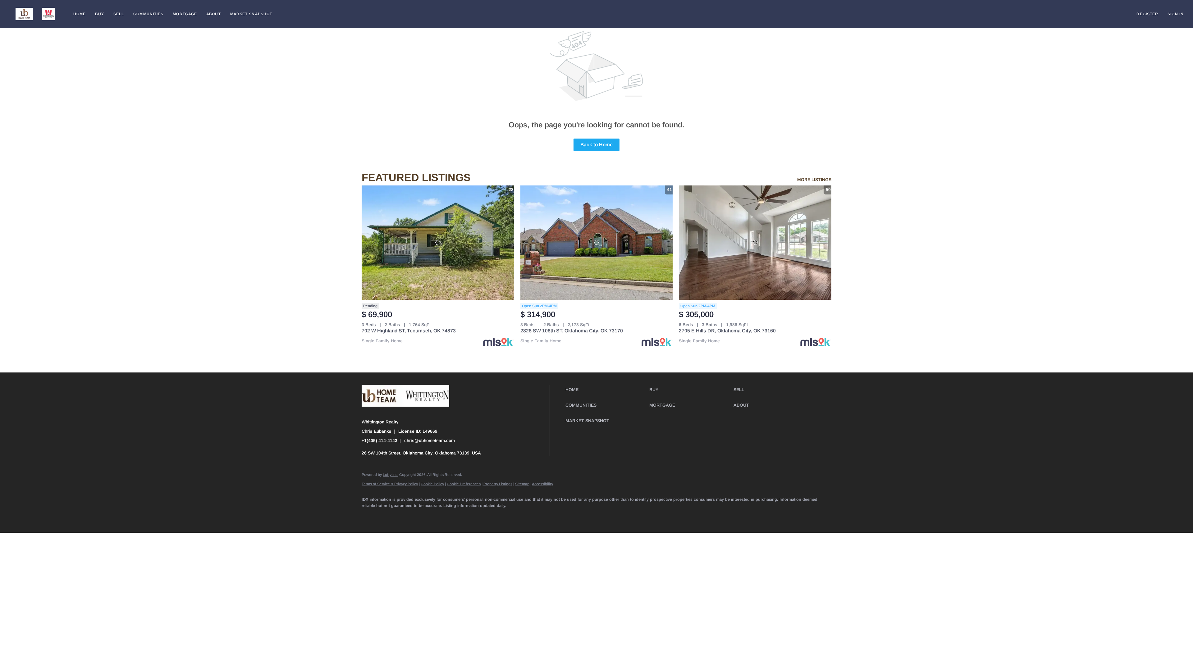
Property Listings (497, 484)
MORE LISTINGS (814, 179)
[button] (24, 14)
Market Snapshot (251, 14)
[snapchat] (495, 516)
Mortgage (185, 14)
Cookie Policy (432, 484)
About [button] (213, 14)
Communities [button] (148, 14)
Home (79, 14)
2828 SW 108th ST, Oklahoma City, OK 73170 (571, 330)
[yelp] (441, 516)
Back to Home (596, 144)
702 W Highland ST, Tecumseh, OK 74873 (409, 330)
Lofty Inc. (390, 474)
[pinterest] (513, 516)
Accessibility (542, 484)
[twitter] (405, 516)
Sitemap (522, 484)
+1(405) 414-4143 (379, 440)
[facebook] (369, 516)
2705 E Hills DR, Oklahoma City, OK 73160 (727, 330)
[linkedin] (387, 516)
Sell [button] (118, 14)
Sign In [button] (1176, 14)
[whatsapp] (549, 516)
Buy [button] (99, 14)
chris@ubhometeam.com (429, 440)
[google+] (531, 516)
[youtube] (477, 516)
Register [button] (1147, 14)
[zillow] (423, 516)
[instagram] (459, 516)
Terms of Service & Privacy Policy (390, 484)
